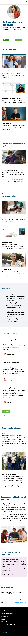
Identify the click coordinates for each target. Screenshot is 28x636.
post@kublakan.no (20, 602)
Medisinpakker (6, 71)
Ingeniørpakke (6, 123)
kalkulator (13, 573)
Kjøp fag (6, 39)
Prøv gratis (18, 39)
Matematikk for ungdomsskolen (11, 98)
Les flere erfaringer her (8, 416)
